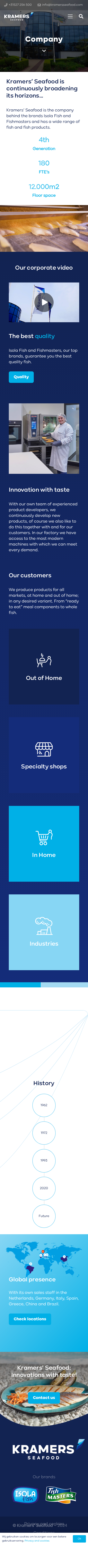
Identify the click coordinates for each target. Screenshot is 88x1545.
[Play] (44, 302)
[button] (70, 16)
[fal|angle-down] (44, 51)
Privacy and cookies (37, 1540)
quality (45, 336)
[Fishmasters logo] (61, 1495)
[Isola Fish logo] (25, 1495)
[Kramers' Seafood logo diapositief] (19, 16)
